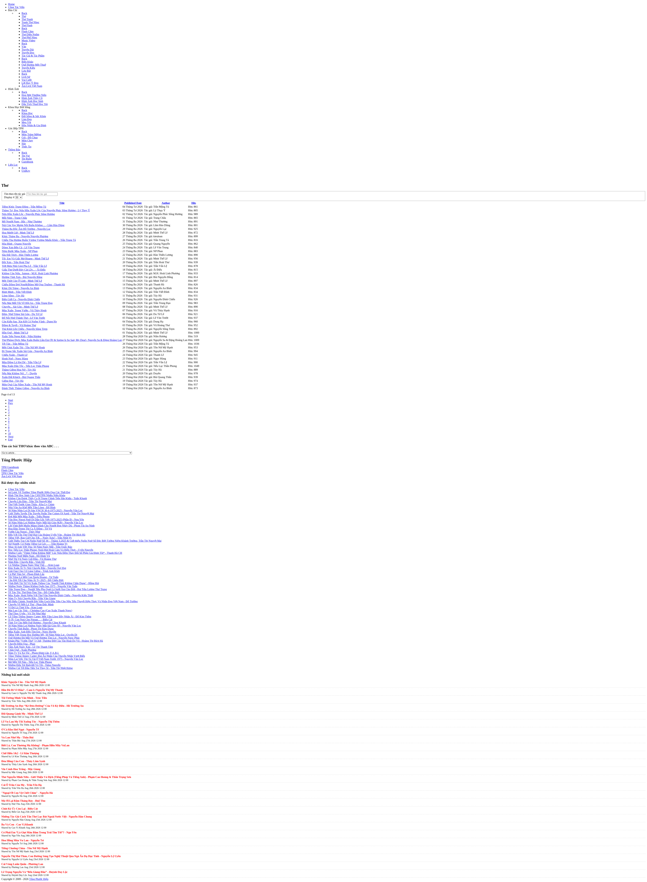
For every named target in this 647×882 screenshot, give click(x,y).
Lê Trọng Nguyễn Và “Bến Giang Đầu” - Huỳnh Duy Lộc (34, 872)
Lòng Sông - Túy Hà (13, 295)
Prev (10, 403)
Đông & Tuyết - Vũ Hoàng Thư (19, 325)
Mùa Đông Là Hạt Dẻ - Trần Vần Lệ (21, 362)
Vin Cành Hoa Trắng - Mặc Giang (20, 769)
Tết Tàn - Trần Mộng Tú (15, 343)
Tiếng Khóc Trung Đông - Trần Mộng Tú (24, 206)
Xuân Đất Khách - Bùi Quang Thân (21, 377)
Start (10, 400)
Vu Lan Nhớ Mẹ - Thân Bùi (17, 737)
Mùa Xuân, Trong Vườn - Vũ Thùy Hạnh (24, 310)
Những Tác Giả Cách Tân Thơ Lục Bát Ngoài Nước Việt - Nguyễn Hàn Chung (46, 816)
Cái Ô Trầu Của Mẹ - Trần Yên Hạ (21, 784)
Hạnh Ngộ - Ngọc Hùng (15, 358)
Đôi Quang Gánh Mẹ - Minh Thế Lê (22, 713)
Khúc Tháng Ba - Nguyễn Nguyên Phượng (25, 236)
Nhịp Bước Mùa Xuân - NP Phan (20, 251)
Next (10, 436)
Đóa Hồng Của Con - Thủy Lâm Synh (23, 761)
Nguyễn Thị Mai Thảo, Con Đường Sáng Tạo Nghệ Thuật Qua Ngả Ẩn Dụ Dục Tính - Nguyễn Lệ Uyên (61, 856)
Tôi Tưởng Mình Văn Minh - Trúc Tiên (24, 697)
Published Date (133, 203)
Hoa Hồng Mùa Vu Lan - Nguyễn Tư (22, 840)
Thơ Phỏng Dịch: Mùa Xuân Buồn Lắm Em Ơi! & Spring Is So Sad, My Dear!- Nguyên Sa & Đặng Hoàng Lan (62, 340)
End (10, 439)
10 (9, 433)
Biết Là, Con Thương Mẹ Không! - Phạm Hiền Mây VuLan (35, 745)
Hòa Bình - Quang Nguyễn (16, 243)
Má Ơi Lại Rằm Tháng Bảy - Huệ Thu (23, 800)
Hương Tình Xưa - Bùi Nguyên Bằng (22, 277)
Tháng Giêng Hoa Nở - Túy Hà (19, 369)
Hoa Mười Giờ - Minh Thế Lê (18, 232)
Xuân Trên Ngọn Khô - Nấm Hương (21, 336)
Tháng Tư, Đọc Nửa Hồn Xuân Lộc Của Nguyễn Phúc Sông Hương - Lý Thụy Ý (46, 210)
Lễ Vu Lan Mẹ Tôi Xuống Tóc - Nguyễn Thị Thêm (30, 721)
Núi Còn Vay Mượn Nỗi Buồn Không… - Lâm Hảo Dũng (33, 225)
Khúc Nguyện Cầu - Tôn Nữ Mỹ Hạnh (23, 682)
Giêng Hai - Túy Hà (12, 380)
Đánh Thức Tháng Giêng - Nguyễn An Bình (26, 388)
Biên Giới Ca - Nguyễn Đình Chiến (21, 299)
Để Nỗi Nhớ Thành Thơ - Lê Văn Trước (23, 317)
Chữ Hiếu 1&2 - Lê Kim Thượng (20, 753)
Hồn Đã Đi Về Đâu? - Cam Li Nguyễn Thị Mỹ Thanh (32, 690)
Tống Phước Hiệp (38, 879)
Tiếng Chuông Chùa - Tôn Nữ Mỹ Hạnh (24, 848)
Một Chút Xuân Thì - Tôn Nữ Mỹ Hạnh (23, 347)
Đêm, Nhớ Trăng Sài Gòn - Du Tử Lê (22, 314)
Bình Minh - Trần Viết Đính (17, 291)
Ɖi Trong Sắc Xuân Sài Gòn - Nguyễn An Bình (27, 351)
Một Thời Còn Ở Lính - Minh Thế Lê (22, 280)
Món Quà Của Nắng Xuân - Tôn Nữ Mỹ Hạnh (27, 384)
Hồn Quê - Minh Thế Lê (15, 332)
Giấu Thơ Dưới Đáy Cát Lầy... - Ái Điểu (23, 269)
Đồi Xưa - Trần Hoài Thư (15, 262)
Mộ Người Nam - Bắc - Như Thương (22, 221)
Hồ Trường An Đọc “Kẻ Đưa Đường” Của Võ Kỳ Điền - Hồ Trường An (42, 705)
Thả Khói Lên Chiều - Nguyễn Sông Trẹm (24, 329)
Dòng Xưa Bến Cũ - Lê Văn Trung (21, 247)
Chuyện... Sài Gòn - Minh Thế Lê (20, 306)
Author (166, 203)
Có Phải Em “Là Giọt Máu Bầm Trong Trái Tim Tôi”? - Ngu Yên (38, 832)
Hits (193, 203)
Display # (9, 197)
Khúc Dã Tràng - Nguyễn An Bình (20, 288)
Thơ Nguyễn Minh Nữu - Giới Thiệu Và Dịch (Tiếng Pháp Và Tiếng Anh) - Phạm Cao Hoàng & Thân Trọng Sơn (66, 777)
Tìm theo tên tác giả (15, 193)
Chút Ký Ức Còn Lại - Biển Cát (19, 808)
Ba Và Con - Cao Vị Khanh (17, 824)
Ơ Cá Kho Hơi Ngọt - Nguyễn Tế (20, 729)
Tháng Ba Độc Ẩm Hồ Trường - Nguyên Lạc (26, 228)
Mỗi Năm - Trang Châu (14, 217)
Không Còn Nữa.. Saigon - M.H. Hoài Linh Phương (30, 273)
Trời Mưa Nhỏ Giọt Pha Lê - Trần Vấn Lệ (24, 266)
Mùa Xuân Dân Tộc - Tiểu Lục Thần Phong (25, 366)
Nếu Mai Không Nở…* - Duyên (19, 373)
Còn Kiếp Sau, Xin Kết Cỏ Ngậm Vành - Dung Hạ (29, 321)
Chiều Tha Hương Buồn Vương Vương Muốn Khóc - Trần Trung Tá (39, 240)
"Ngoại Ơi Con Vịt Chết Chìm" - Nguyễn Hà (27, 792)
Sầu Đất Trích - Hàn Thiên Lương (20, 254)
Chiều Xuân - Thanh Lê (14, 354)
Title (62, 203)
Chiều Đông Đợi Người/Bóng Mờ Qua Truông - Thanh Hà (33, 284)
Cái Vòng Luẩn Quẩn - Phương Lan (22, 864)
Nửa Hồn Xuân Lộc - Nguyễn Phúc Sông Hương (28, 214)
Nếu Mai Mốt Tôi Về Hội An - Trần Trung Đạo (27, 303)
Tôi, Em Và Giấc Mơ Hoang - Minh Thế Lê (25, 258)
